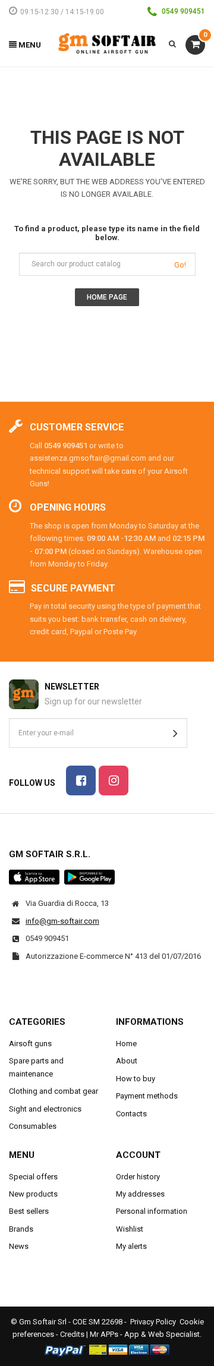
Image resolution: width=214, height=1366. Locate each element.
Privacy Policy (153, 1321)
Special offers (33, 1176)
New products (33, 1193)
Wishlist (129, 1229)
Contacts (131, 1113)
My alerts (131, 1246)
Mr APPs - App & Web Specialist (145, 1334)
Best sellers (29, 1211)
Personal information (151, 1211)
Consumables (32, 1126)
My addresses (140, 1193)
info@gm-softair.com (62, 921)
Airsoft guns (30, 1043)
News (19, 1246)
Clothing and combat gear (53, 1091)
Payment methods (147, 1095)
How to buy (135, 1078)
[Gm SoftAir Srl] (107, 42)
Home (126, 1043)
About (126, 1060)
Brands (21, 1229)
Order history (138, 1176)
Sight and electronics (45, 1108)
